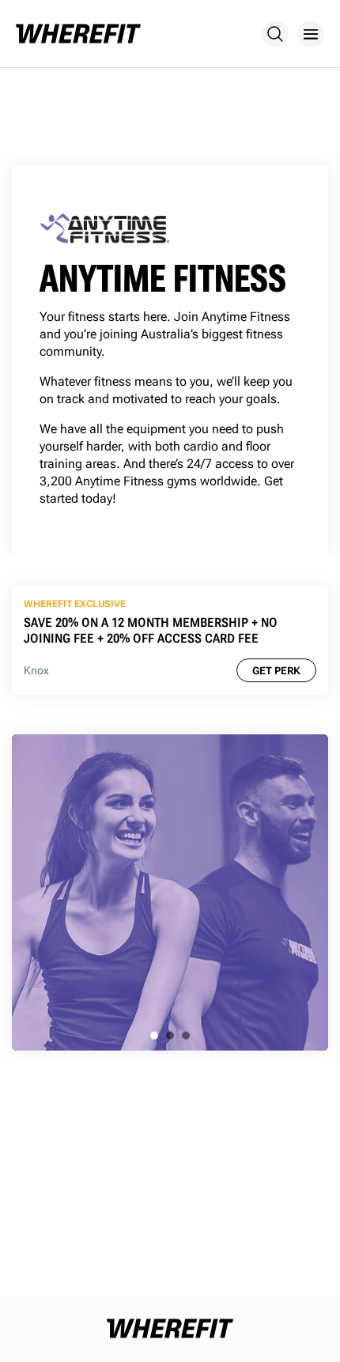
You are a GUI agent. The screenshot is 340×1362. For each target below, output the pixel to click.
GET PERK (276, 671)
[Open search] (275, 34)
